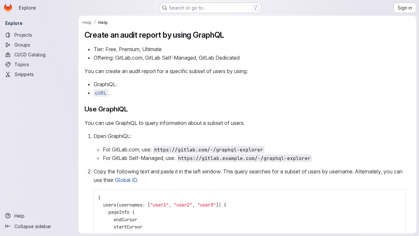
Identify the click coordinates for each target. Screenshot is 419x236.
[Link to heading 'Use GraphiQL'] (132, 109)
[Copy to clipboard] (398, 197)
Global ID (126, 180)
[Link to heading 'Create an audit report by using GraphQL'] (228, 35)
